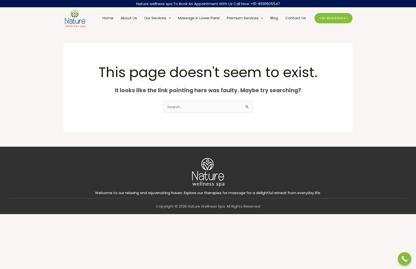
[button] (168, 18)
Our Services (155, 17)
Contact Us (295, 17)
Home (108, 17)
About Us (129, 17)
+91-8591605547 (265, 3)
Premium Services (243, 17)
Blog (274, 17)
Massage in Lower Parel (199, 17)
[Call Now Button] (404, 258)
